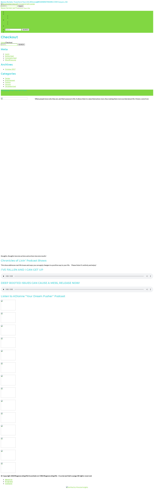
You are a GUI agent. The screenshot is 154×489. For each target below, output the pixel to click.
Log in (7, 54)
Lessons (8, 84)
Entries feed (9, 56)
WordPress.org (10, 60)
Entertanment (10, 80)
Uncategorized (10, 86)
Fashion (8, 82)
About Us (8, 479)
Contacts (8, 483)
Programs (9, 481)
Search (20, 6)
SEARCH (25, 29)
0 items (10, 32)
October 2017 (10, 69)
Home (3, 42)
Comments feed (10, 58)
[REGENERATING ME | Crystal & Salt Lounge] (18, 4)
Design (7, 78)
